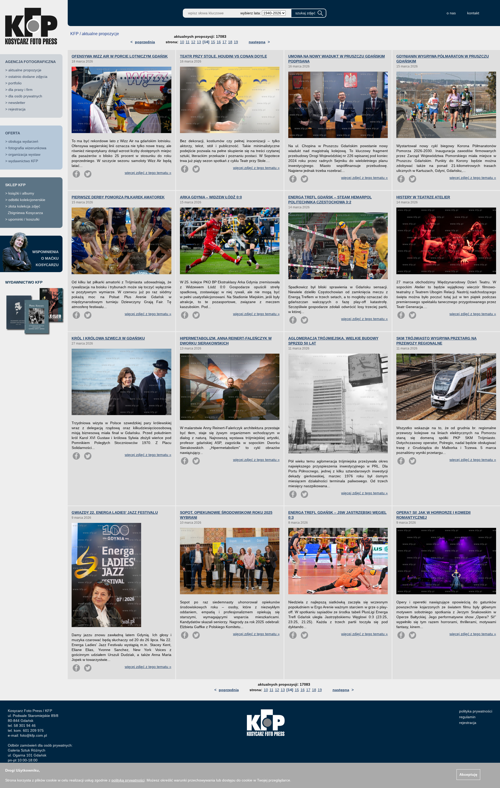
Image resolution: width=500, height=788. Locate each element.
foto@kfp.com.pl (33, 735)
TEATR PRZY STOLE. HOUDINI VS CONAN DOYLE (223, 56)
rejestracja (17, 109)
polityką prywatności (128, 780)
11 (188, 42)
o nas (451, 13)
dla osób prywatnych (25, 96)
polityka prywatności (475, 711)
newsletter (16, 103)
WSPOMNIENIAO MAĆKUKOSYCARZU (45, 258)
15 (213, 42)
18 (230, 42)
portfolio (15, 83)
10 (182, 42)
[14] (206, 42)
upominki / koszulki (23, 219)
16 (219, 42)
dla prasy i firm (20, 89)
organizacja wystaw (24, 154)
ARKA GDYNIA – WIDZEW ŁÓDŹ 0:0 (211, 197)
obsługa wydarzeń (23, 141)
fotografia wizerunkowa (27, 148)
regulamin (467, 717)
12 (193, 42)
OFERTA (12, 133)
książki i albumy (21, 193)
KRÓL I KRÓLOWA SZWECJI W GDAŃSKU (108, 338)
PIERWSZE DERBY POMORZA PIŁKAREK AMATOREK (118, 197)
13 (199, 42)
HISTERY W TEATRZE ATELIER (423, 197)
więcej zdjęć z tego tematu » (148, 173)
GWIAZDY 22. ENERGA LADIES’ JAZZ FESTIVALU (115, 512)
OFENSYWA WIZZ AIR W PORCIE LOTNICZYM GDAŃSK (120, 56)
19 (236, 42)
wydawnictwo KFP (23, 161)
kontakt (473, 13)
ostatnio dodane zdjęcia (27, 76)
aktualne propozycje (24, 70)
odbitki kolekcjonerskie (26, 200)
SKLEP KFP (15, 185)
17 (224, 42)
